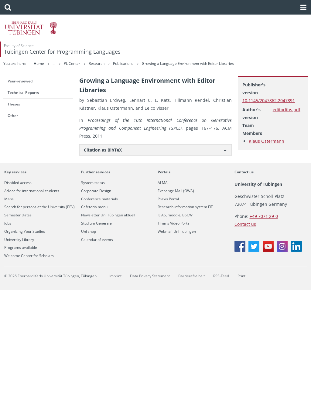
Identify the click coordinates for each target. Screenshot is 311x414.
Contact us (244, 172)
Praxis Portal (168, 199)
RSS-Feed (221, 276)
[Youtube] (268, 250)
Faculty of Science (19, 45)
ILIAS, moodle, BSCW (175, 215)
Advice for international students (31, 191)
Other (13, 115)
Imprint (115, 276)
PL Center (72, 63)
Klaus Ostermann (266, 141)
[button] (7, 7)
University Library (19, 239)
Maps (9, 199)
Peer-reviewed (20, 81)
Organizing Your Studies (24, 231)
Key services (15, 172)
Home (39, 63)
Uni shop (88, 231)
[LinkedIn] (296, 250)
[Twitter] (253, 250)
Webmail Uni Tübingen (177, 231)
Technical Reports (23, 92)
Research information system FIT (185, 207)
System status (93, 182)
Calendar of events (97, 239)
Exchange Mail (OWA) (176, 191)
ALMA (163, 182)
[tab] (155, 149)
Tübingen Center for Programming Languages (62, 51)
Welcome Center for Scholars (29, 255)
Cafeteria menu (94, 207)
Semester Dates (18, 215)
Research (97, 63)
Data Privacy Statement (150, 276)
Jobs (7, 223)
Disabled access (18, 182)
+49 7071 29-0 (264, 216)
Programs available (20, 247)
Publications (123, 63)
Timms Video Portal (174, 223)
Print (241, 276)
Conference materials (99, 199)
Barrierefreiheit (191, 276)
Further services (95, 172)
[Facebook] (239, 250)
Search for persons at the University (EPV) (39, 207)
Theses (14, 104)
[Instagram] (282, 250)
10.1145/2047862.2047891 (268, 100)
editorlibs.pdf (286, 109)
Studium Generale (96, 223)
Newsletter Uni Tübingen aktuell (108, 215)
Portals (164, 172)
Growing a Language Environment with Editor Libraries (188, 63)
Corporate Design (96, 191)
